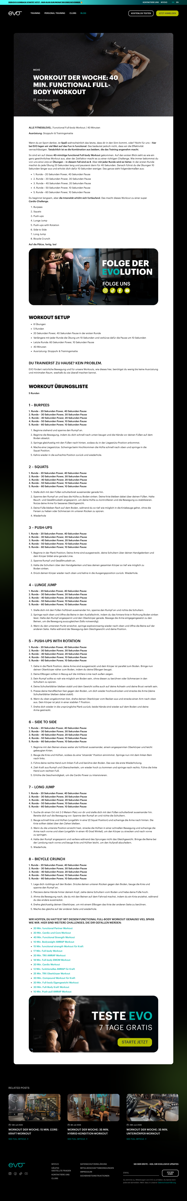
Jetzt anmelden (167, 13)
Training (35, 13)
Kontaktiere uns (151, 2)
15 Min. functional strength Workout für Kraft (58, 946)
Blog (83, 13)
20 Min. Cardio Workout (46, 964)
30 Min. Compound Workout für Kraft (54, 978)
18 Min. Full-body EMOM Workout (51, 959)
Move (36, 69)
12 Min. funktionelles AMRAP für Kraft (54, 968)
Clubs (73, 13)
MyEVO (55, 1164)
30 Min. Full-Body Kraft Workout (51, 987)
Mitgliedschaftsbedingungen (97, 1168)
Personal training (54, 13)
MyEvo (164, 2)
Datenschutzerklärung (93, 1164)
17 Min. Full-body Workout (47, 950)
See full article (17, 1139)
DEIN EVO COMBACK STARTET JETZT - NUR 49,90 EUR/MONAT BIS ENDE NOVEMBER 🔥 (45, 2)
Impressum (86, 1171)
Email (126, 1173)
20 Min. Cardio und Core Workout (52, 932)
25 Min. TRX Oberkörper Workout (51, 973)
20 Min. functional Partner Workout (53, 928)
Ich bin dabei (170, 1173)
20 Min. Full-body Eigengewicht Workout (56, 982)
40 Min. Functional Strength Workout (54, 937)
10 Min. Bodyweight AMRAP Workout (53, 941)
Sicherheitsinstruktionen (94, 1175)
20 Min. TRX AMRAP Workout (49, 955)
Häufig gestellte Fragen (61, 1169)
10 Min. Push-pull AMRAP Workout (52, 991)
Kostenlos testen (141, 13)
